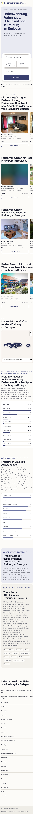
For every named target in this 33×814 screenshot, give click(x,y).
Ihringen (3, 732)
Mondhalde (4, 774)
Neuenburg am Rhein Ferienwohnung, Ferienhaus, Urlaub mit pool (17, 697)
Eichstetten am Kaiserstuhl (8, 753)
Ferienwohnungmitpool (15, 3)
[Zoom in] (31, 332)
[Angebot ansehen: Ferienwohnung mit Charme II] (14, 122)
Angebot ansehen (15, 145)
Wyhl (2, 791)
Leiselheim (4, 766)
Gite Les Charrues (6, 243)
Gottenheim (4, 749)
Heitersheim (4, 702)
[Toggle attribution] (31, 359)
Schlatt (3, 723)
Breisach (3, 727)
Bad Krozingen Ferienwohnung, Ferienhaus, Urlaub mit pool (16, 691)
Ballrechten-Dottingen (7, 719)
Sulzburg (3, 706)
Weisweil (3, 783)
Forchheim (4, 757)
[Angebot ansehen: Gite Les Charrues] (14, 229)
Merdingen (4, 744)
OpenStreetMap (6, 361)
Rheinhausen (4, 787)
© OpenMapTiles (14, 359)
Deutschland (13, 9)
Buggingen (4, 710)
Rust (2, 779)
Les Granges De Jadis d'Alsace (9, 298)
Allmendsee (4, 796)
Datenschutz (4, 811)
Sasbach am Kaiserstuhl (8, 740)
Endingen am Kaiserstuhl (8, 736)
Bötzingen (4, 762)
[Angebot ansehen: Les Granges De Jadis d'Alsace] (14, 283)
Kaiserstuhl (4, 770)
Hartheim (3, 715)
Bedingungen (12, 811)
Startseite (5, 9)
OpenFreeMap (6, 359)
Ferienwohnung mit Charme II (9, 136)
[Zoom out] (31, 335)
